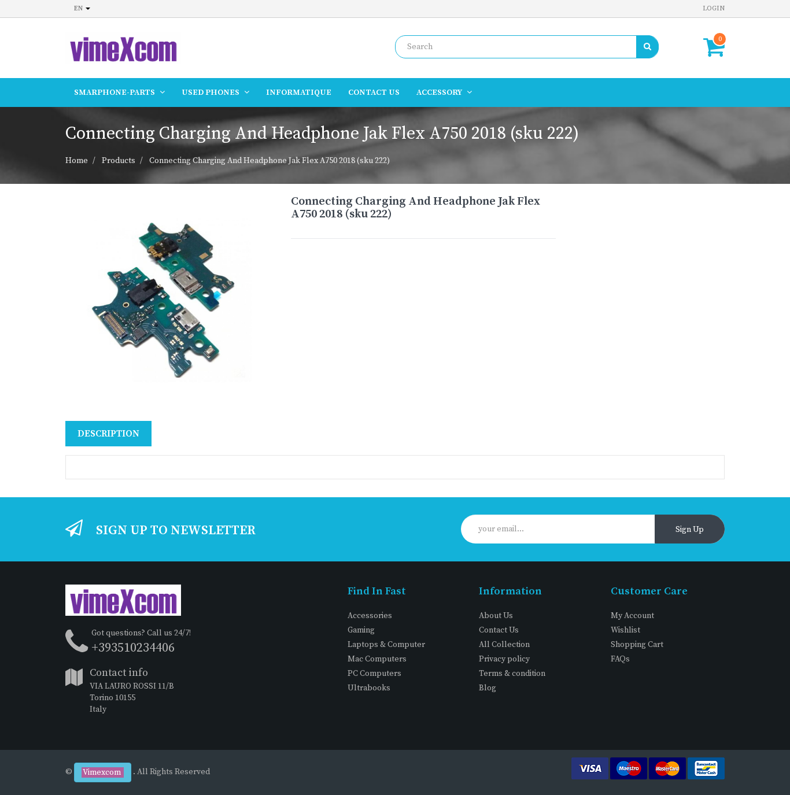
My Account (632, 616)
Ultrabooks (369, 688)
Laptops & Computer (386, 644)
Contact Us (499, 630)
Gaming (361, 630)
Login (714, 8)
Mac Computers (377, 659)
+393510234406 (133, 648)
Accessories (370, 616)
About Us (496, 616)
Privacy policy (504, 659)
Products (118, 161)
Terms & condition (512, 673)
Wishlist (625, 630)
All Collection (504, 644)
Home (76, 161)
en (79, 8)
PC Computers (374, 673)
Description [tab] (108, 433)
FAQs (620, 659)
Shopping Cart (637, 644)
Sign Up (689, 529)
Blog (487, 688)
